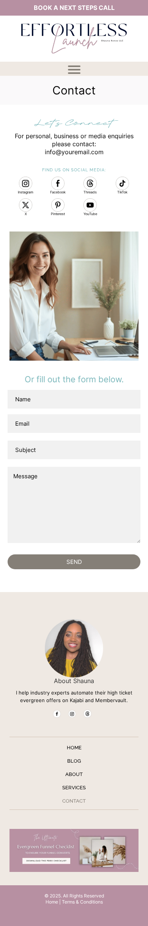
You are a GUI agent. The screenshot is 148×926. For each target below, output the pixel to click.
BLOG (74, 761)
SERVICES (74, 787)
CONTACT (74, 801)
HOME (74, 747)
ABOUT (74, 774)
